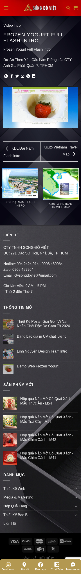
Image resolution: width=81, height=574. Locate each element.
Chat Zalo (57, 569)
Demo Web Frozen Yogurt (37, 366)
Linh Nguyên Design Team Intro (42, 351)
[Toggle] (76, 488)
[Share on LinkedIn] (33, 76)
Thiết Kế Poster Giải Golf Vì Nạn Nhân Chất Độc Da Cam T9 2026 (43, 324)
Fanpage (40, 569)
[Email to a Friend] (22, 76)
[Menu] (6, 7)
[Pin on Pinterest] (28, 76)
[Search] (68, 7)
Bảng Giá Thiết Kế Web (40, 558)
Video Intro (12, 25)
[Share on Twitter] (17, 76)
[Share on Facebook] (12, 76)
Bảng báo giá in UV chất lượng (42, 336)
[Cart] (75, 8)
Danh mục (8, 569)
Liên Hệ (24, 569)
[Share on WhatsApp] (6, 76)
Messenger (73, 569)
